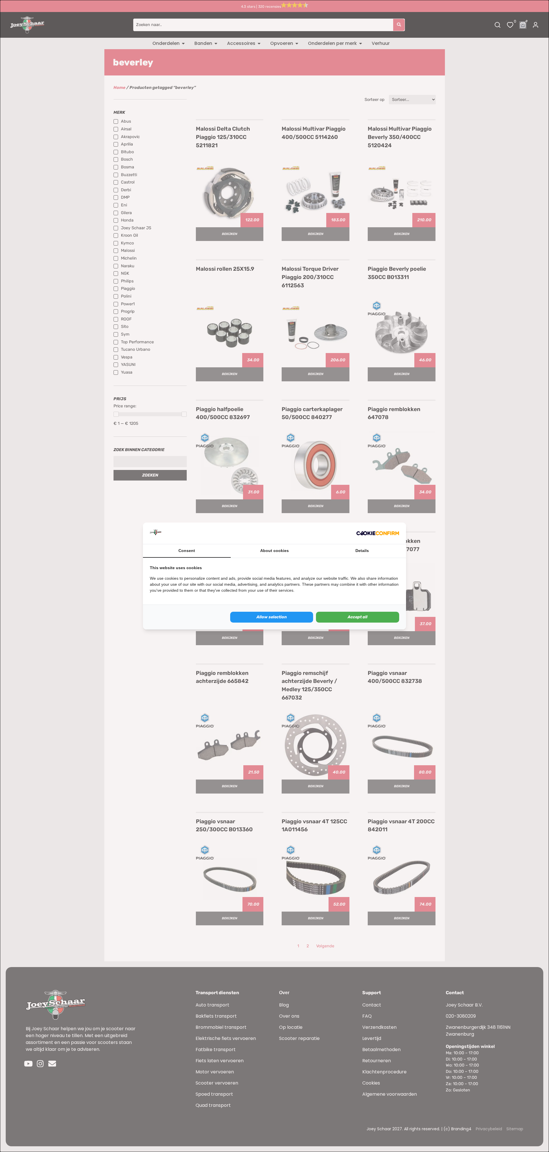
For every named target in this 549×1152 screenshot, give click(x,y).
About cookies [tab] (274, 550)
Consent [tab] (186, 550)
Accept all (357, 617)
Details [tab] (362, 550)
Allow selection (271, 617)
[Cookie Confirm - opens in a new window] (377, 533)
